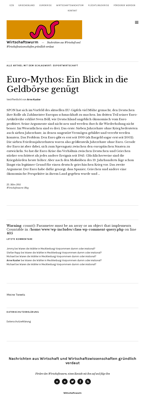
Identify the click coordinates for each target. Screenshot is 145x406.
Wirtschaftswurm (22, 42)
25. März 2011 (14, 184)
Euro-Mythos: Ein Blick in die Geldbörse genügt (67, 84)
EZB (12, 5)
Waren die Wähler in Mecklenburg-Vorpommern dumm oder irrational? (57, 248)
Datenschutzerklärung (19, 321)
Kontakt (72, 10)
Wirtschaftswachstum (70, 5)
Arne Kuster (34, 99)
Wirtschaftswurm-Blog (18, 187)
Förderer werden (124, 5)
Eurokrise (45, 5)
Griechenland (27, 5)
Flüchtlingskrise (98, 5)
